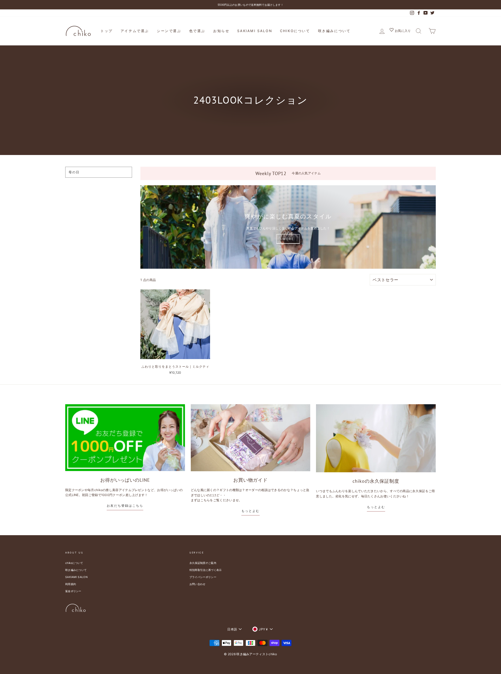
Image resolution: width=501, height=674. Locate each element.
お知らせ (221, 31)
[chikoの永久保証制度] (376, 438)
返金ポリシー (73, 591)
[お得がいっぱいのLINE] (125, 437)
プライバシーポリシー (202, 576)
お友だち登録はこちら (125, 506)
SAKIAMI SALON (254, 31)
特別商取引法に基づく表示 (205, 569)
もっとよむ (250, 511)
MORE (288, 239)
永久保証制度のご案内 (202, 562)
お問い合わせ (197, 584)
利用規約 (70, 584)
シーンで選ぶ (169, 31)
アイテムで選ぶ (135, 31)
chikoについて (295, 31)
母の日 (74, 172)
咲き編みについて (334, 31)
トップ (106, 31)
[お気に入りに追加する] (206, 293)
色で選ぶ (197, 31)
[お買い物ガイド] (251, 437)
